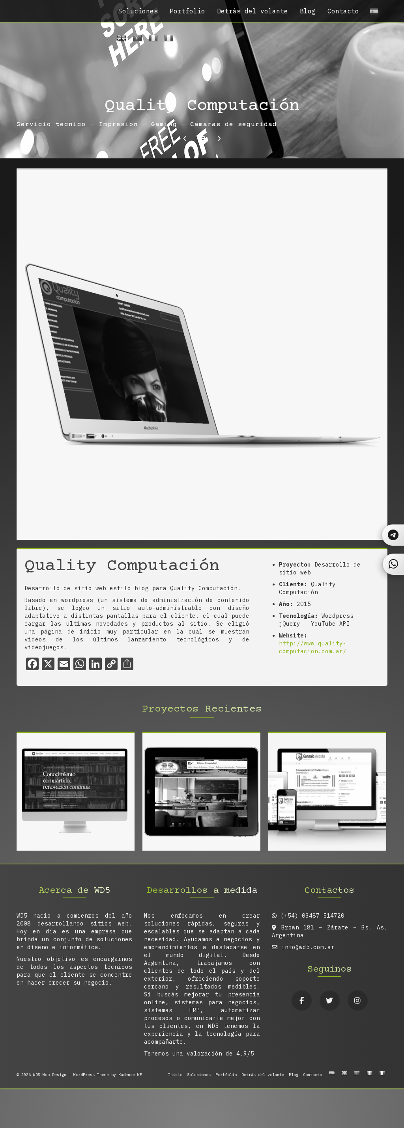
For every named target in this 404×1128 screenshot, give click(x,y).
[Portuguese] (136, 39)
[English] (120, 39)
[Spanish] (373, 13)
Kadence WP (130, 1074)
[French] (152, 39)
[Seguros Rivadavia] (219, 139)
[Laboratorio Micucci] (185, 139)
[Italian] (168, 39)
